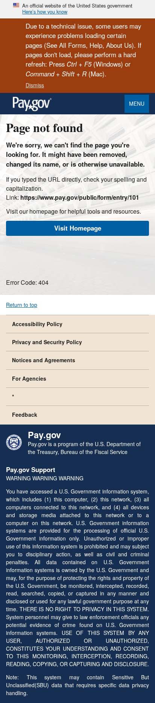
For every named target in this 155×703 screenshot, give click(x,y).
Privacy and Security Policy (47, 342)
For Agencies (29, 378)
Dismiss (35, 85)
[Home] (32, 109)
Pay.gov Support (30, 469)
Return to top (21, 304)
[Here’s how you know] (77, 9)
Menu (136, 103)
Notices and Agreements (43, 360)
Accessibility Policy (37, 324)
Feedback (24, 414)
